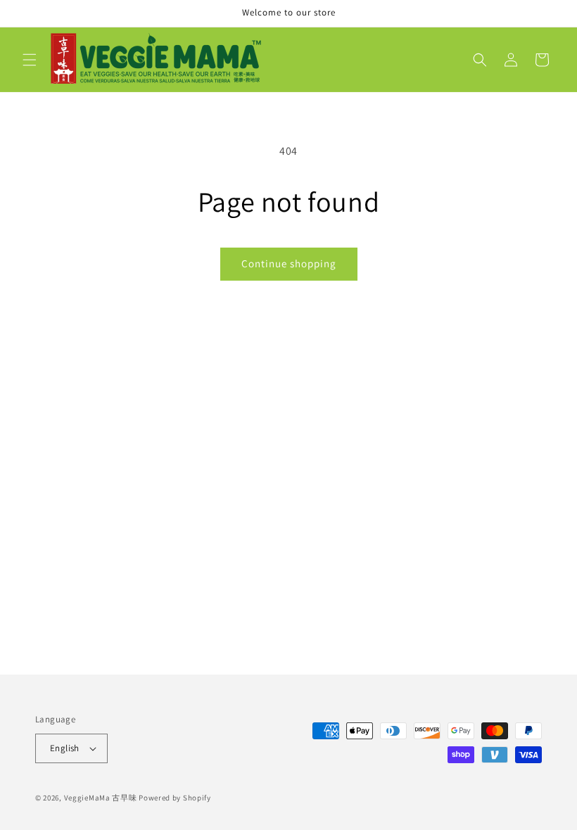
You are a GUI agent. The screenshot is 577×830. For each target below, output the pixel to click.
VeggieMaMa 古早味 (100, 798)
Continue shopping (288, 263)
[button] (29, 59)
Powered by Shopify (175, 798)
